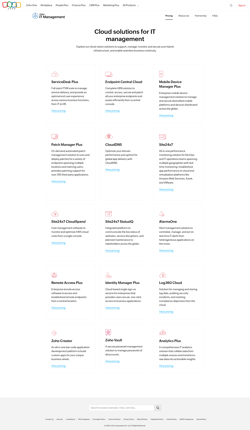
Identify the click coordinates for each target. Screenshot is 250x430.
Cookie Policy (171, 419)
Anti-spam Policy (99, 419)
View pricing (58, 110)
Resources (184, 15)
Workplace (46, 5)
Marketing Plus (111, 5)
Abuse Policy (201, 419)
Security (60, 419)
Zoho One (31, 5)
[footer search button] (157, 408)
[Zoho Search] (231, 5)
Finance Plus (79, 5)
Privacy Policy (129, 419)
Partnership (201, 15)
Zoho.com (11, 5)
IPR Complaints (84, 419)
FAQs (215, 15)
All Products (129, 5)
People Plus (62, 5)
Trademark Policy (156, 419)
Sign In (241, 5)
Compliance (70, 419)
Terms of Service (114, 419)
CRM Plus (94, 5)
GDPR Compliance (186, 419)
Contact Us (49, 419)
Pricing (169, 15)
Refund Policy (142, 419)
